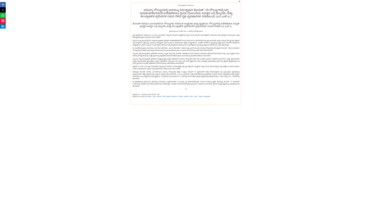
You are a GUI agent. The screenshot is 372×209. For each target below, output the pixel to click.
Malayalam (207, 96)
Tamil (196, 96)
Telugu (200, 96)
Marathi (159, 96)
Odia (191, 96)
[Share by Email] (3, 20)
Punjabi (180, 96)
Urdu (154, 96)
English (149, 96)
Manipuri (174, 96)
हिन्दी (164, 96)
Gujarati (186, 96)
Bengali (168, 96)
